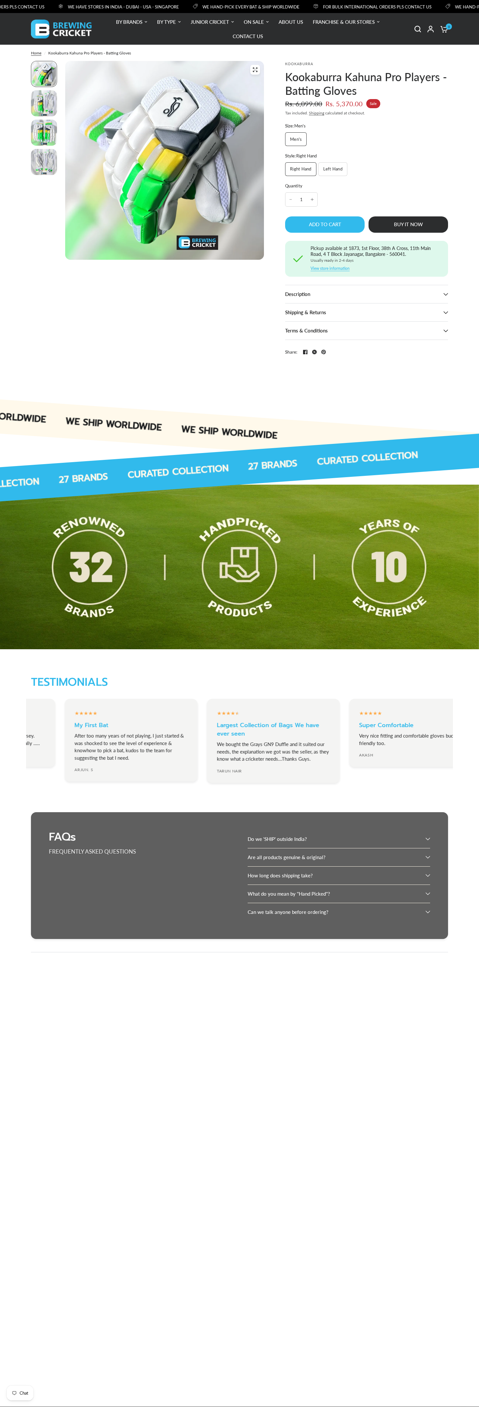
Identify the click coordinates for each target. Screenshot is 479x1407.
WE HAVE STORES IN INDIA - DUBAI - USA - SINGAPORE (88, 6)
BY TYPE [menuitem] (166, 22)
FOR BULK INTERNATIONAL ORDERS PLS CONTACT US (342, 6)
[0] (442, 29)
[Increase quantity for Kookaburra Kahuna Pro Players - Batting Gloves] (312, 199)
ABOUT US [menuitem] (291, 22)
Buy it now (408, 224)
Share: (291, 352)
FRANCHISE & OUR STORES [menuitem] (344, 22)
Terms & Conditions (306, 330)
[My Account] (430, 29)
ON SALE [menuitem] (254, 22)
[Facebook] (305, 352)
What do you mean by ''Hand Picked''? (289, 894)
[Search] (417, 29)
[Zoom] (255, 70)
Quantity (293, 185)
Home (36, 53)
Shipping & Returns (305, 312)
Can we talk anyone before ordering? (288, 912)
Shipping (316, 112)
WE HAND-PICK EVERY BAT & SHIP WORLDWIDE (215, 6)
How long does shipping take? (280, 875)
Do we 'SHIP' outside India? (277, 839)
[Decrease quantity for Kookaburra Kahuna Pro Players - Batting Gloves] (290, 199)
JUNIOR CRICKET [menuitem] (210, 22)
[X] (314, 352)
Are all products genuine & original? (287, 857)
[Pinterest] (323, 352)
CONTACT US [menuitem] (248, 36)
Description (297, 294)
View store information (330, 269)
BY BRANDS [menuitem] (129, 22)
